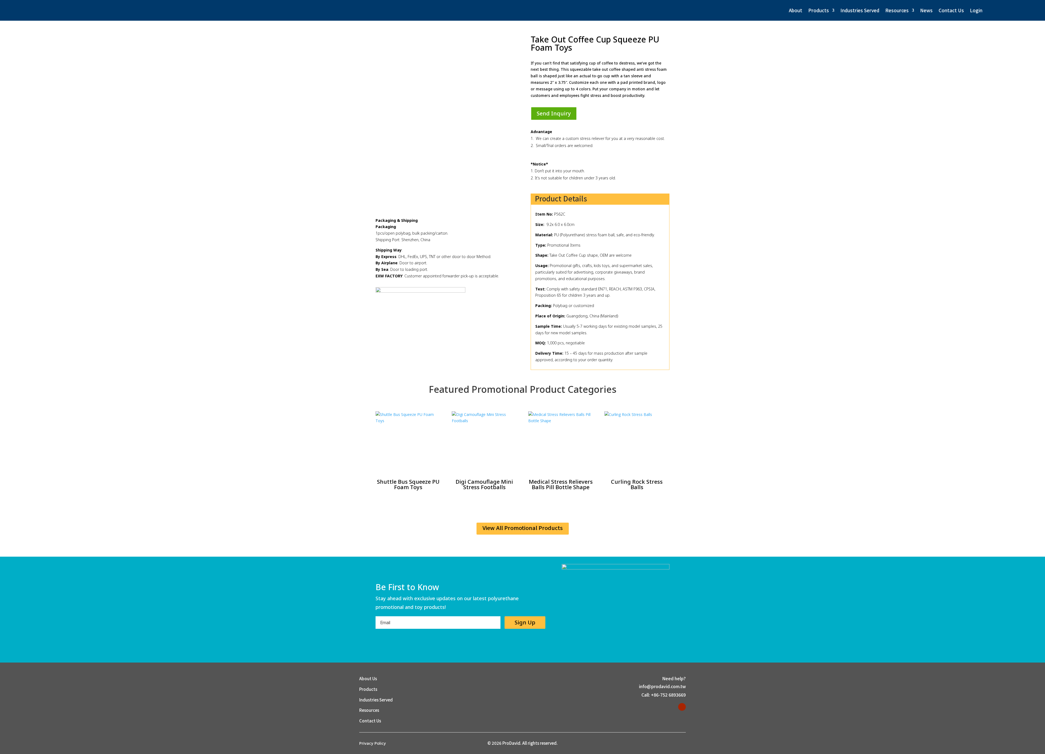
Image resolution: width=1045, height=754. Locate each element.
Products (818, 10)
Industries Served (859, 10)
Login (976, 10)
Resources (897, 10)
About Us (368, 678)
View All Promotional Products (522, 528)
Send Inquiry (554, 113)
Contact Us (951, 10)
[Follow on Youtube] (682, 707)
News (926, 10)
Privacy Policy (372, 743)
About (795, 10)
